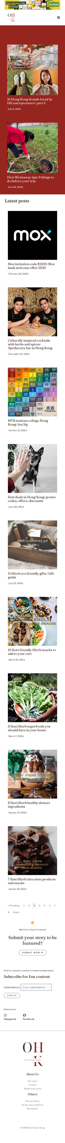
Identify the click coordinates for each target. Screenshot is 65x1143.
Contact (32, 1084)
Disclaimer (32, 1108)
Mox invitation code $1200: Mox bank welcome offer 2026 (31, 266)
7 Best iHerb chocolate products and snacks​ (32, 881)
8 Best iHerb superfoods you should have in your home (29, 728)
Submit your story (32, 1088)
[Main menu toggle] (58, 17)
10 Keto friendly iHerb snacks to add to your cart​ (32, 652)
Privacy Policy (32, 1101)
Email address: (12, 987)
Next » (16, 912)
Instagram (10, 1019)
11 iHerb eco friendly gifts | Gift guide (31, 575)
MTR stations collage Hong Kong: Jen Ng (28, 422)
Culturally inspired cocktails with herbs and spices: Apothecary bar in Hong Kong (30, 344)
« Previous (14, 905)
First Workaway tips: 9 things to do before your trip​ (30, 179)
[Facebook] (24, 1015)
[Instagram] (5, 1015)
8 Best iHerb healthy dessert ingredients (29, 804)
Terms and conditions (32, 1105)
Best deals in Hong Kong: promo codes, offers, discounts (32, 499)
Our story (32, 1081)
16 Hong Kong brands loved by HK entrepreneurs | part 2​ (29, 101)
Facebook (28, 1019)
